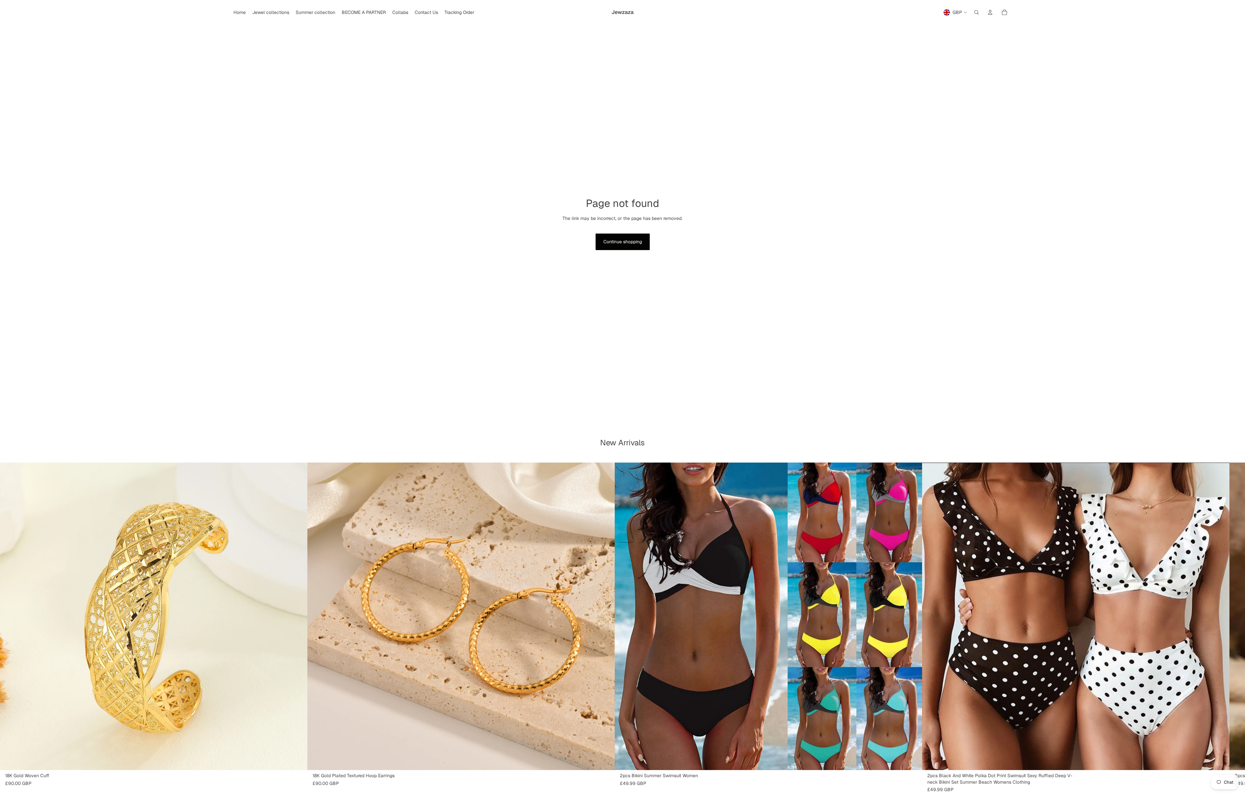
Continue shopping (622, 242)
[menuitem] (239, 12)
